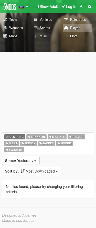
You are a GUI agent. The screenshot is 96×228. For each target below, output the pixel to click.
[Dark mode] (82, 6)
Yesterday (19, 160)
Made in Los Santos (18, 220)
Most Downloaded (30, 171)
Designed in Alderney (19, 215)
